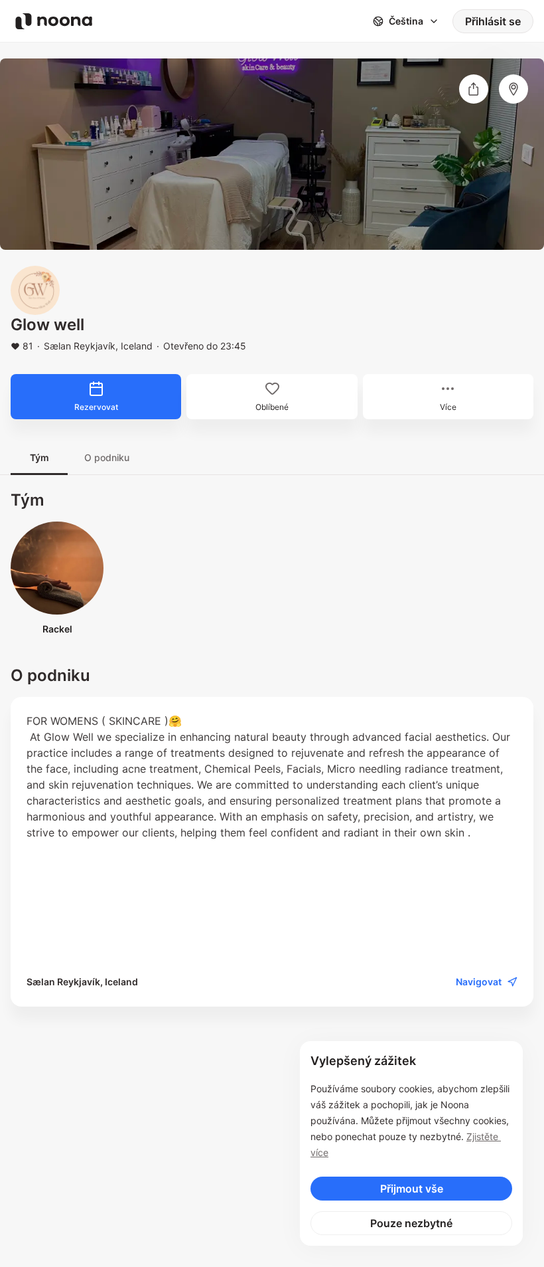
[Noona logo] (54, 21)
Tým (39, 457)
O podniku (106, 457)
